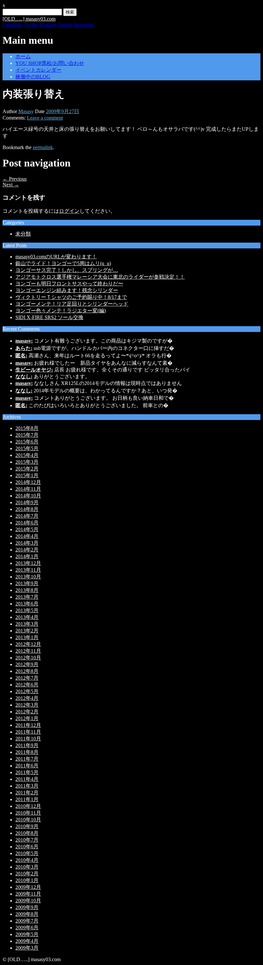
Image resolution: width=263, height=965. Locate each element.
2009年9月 (26, 907)
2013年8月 (26, 590)
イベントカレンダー (38, 70)
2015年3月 (26, 462)
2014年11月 (28, 489)
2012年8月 (26, 671)
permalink (43, 147)
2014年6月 (26, 522)
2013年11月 (28, 570)
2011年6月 (26, 765)
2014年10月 (28, 495)
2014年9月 (26, 502)
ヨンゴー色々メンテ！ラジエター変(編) (60, 310)
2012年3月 (26, 705)
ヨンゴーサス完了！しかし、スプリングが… (66, 270)
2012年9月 (26, 664)
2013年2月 (26, 630)
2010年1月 (26, 880)
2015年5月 (26, 448)
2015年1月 (26, 475)
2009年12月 (28, 887)
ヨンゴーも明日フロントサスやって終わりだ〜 (69, 283)
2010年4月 (26, 860)
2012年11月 (28, 651)
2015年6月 (26, 441)
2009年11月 (28, 894)
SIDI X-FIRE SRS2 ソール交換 (49, 317)
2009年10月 (28, 900)
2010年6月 (26, 846)
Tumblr (64, 24)
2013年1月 (26, 637)
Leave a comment (45, 118)
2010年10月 (28, 819)
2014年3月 (26, 543)
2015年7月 (26, 435)
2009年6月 (26, 927)
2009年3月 (26, 948)
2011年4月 (26, 779)
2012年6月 (26, 684)
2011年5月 (26, 772)
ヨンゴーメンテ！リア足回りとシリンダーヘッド (71, 304)
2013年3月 (26, 624)
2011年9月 (26, 745)
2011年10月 (28, 738)
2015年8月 (26, 428)
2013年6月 (26, 603)
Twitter (31, 24)
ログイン (69, 211)
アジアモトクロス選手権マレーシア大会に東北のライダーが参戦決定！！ (100, 277)
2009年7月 (26, 921)
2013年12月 (28, 563)
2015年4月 (26, 455)
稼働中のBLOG (32, 76)
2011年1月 (26, 799)
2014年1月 (26, 556)
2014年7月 (26, 516)
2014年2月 (26, 549)
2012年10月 (28, 657)
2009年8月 (26, 914)
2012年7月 (26, 678)
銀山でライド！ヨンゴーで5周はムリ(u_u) (63, 263)
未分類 (23, 234)
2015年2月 (26, 468)
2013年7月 (26, 597)
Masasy (26, 111)
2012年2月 (26, 711)
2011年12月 (28, 725)
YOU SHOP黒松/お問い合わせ (49, 63)
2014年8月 (26, 509)
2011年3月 (26, 786)
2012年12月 (28, 644)
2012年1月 (26, 718)
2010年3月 (26, 867)
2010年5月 (26, 853)
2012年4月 (26, 698)
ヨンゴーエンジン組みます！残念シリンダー (66, 290)
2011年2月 (26, 792)
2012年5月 (26, 691)
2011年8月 (26, 752)
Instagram (83, 24)
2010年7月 (26, 840)
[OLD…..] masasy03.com (29, 19)
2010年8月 (26, 833)
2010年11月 (28, 813)
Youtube (47, 24)
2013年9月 (26, 583)
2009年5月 (26, 934)
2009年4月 (26, 941)
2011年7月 (26, 759)
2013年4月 (26, 617)
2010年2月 (26, 873)
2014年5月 (26, 529)
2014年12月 (28, 482)
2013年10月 (28, 576)
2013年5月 (26, 610)
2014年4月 (26, 536)
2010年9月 (26, 826)
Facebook (12, 24)
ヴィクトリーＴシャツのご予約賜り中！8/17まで (71, 297)
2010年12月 (28, 806)
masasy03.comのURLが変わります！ (56, 256)
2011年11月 (28, 732)
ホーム (23, 56)
